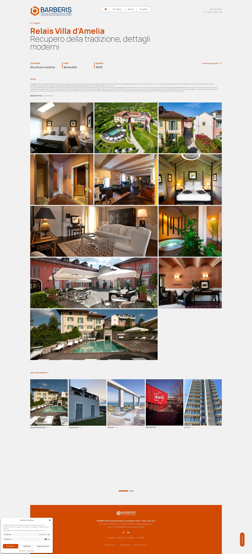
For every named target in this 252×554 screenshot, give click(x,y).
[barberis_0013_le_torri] (203, 374)
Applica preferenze (43, 546)
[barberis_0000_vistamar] (126, 374)
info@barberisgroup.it (142, 518)
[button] (50, 520)
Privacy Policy (30, 550)
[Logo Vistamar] (215, 8)
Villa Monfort (74, 422)
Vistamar (110, 422)
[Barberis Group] (126, 506)
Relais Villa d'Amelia (37, 422)
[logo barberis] (37, 7)
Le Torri (187, 422)
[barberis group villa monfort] (87, 374)
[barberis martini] (164, 374)
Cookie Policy (22, 550)
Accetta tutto (11, 546)
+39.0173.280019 (111, 518)
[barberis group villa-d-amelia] (49, 374)
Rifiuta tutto (27, 546)
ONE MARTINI (151, 422)
